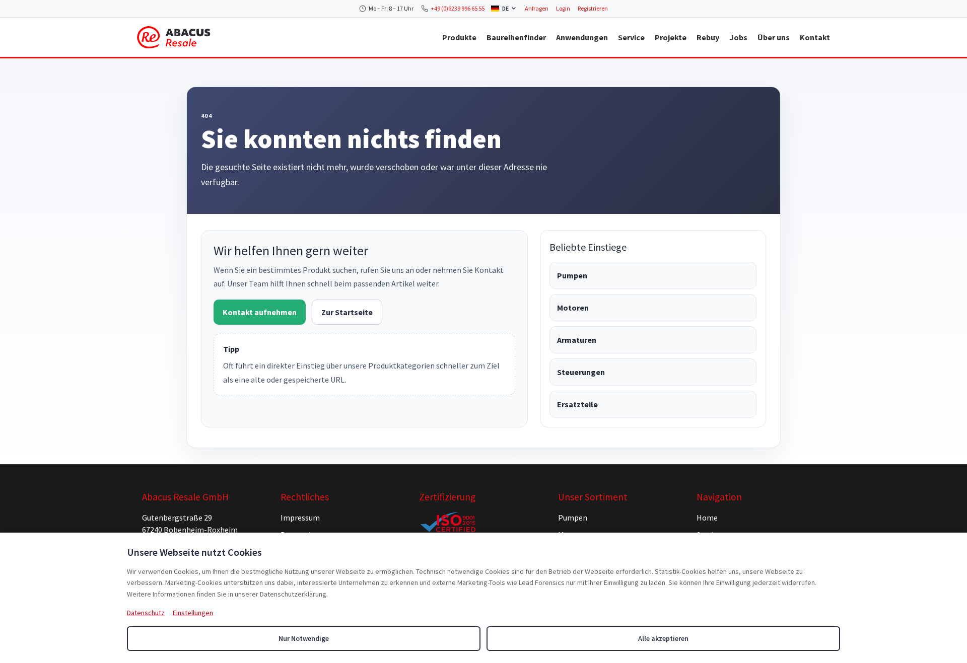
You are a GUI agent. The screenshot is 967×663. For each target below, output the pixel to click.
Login (563, 8)
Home (707, 517)
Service (631, 37)
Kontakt (815, 37)
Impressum (300, 517)
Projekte (670, 37)
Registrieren (593, 8)
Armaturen (576, 340)
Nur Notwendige (304, 638)
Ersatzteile (577, 404)
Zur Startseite (347, 312)
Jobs (738, 37)
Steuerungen (581, 372)
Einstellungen (193, 612)
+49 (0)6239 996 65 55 (458, 8)
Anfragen (536, 8)
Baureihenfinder (516, 37)
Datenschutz (146, 612)
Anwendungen (582, 37)
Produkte (459, 37)
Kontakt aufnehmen (260, 312)
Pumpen (572, 275)
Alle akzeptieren (663, 638)
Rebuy (708, 37)
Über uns (773, 37)
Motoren (573, 308)
